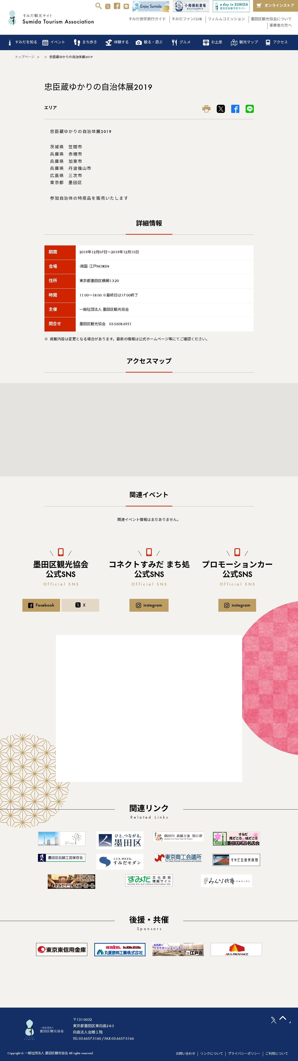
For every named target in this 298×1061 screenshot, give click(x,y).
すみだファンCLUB (187, 19)
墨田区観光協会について (271, 19)
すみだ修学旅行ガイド (147, 19)
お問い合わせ (185, 1054)
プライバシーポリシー (244, 1054)
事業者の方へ (280, 26)
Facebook (45, 605)
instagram (152, 605)
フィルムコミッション (226, 19)
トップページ (24, 57)
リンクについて (211, 1054)
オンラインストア (279, 6)
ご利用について (276, 1054)
